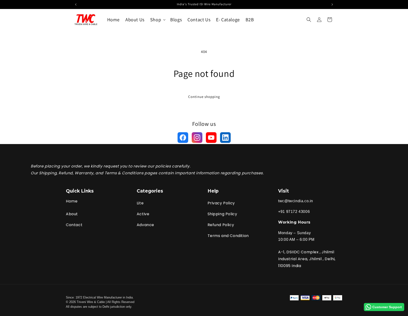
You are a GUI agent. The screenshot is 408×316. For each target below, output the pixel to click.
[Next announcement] (332, 4)
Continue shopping (204, 96)
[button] (157, 20)
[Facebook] (183, 137)
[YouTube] (211, 137)
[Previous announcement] (76, 4)
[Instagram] (197, 137)
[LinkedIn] (225, 137)
